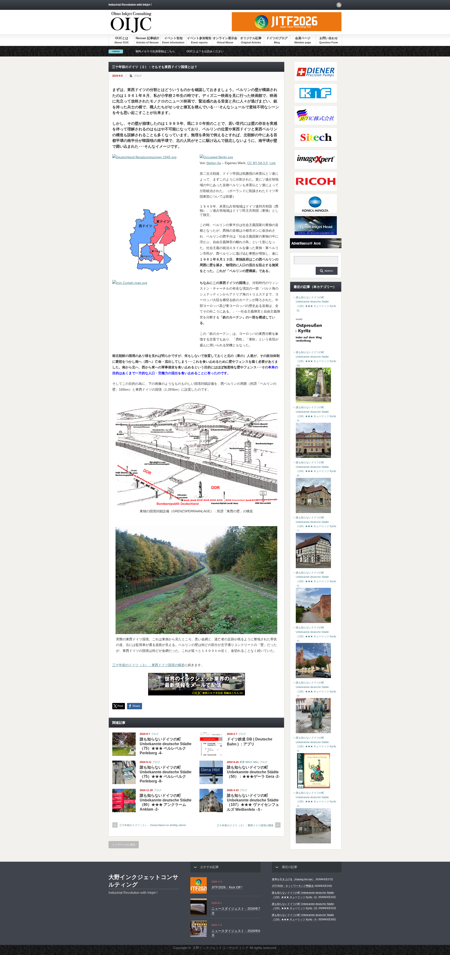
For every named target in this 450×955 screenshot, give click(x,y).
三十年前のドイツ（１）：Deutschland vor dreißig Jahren (152, 825)
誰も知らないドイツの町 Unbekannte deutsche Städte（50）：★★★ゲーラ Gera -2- (253, 771)
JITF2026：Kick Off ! (226, 887)
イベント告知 (173, 38)
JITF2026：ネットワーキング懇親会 (293, 885)
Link (273, 163)
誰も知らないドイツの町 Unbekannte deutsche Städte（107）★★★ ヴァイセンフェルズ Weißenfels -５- (253, 802)
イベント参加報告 (199, 38)
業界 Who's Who (249, 762)
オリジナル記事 (251, 38)
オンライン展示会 (225, 38)
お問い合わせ (328, 38)
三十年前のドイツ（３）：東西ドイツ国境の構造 (148, 665)
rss (338, 5)
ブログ (138, 75)
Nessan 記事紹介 (147, 38)
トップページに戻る (123, 844)
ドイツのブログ (277, 38)
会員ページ (302, 38)
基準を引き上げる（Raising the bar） (293, 879)
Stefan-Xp (213, 163)
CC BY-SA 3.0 (257, 163)
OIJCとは (121, 38)
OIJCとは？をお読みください (205, 51)
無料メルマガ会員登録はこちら (155, 51)
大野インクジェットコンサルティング (143, 881)
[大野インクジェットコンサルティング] (131, 30)
